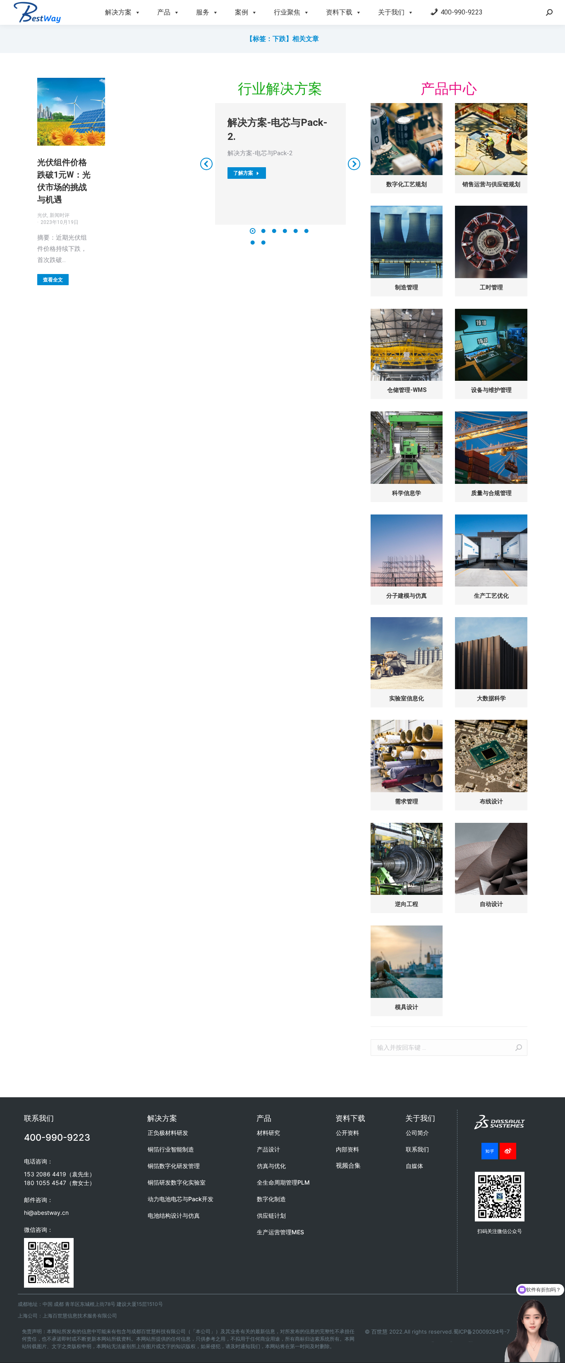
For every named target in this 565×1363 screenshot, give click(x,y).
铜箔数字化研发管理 (174, 1165)
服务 (202, 12)
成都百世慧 (433, 1341)
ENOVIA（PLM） (471, 1341)
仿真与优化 (271, 1165)
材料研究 (268, 1132)
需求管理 (406, 801)
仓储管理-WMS (406, 390)
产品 (163, 12)
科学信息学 (406, 493)
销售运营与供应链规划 (491, 184)
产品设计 (268, 1149)
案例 (241, 12)
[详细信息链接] (71, 111)
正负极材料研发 (168, 1132)
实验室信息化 (406, 698)
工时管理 (491, 287)
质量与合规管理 (491, 493)
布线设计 (491, 801)
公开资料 (347, 1132)
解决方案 (118, 12)
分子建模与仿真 (406, 595)
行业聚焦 (287, 12)
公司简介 (417, 1132)
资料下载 (339, 12)
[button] (253, 231)
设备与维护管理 (491, 390)
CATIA (451, 1341)
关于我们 (391, 12)
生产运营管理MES (280, 1232)
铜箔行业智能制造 (171, 1149)
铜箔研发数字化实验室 (177, 1182)
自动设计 (491, 904)
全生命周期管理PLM (283, 1182)
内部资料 (347, 1149)
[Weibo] (508, 1151)
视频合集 (348, 1165)
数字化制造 (271, 1198)
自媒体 (414, 1165)
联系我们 (417, 1149)
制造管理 (406, 287)
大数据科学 (491, 698)
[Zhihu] (489, 1151)
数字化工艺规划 (406, 184)
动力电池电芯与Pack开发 (180, 1198)
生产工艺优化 (491, 595)
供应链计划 (271, 1215)
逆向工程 (406, 904)
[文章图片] (407, 139)
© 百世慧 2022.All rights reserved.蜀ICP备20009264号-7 (437, 1331)
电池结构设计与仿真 (174, 1215)
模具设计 (406, 1007)
